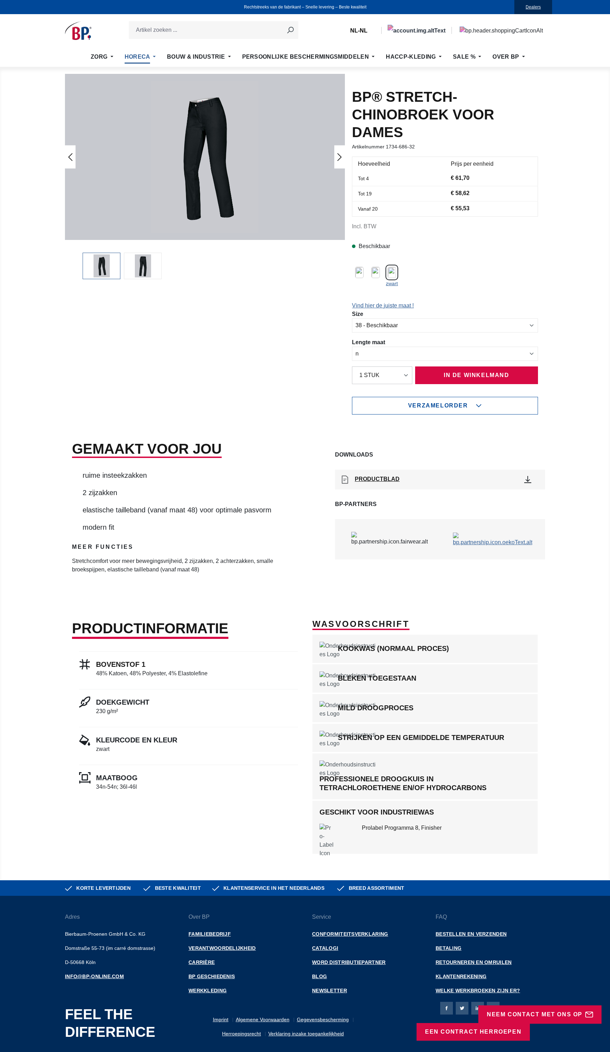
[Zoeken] (290, 30)
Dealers (533, 7)
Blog (319, 976)
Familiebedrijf (210, 934)
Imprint (220, 1019)
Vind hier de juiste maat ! (383, 305)
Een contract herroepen (473, 1032)
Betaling (448, 948)
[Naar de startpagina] (78, 30)
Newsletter (329, 990)
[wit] (359, 272)
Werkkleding (208, 990)
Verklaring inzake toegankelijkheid (306, 1033)
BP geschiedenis (212, 976)
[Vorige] (70, 156)
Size (357, 314)
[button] (205, 157)
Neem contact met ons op (534, 1014)
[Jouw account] (416, 30)
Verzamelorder (438, 405)
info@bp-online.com (94, 976)
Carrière (202, 962)
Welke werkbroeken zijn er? (478, 990)
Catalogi (325, 948)
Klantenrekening (461, 976)
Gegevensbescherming (323, 1019)
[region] (205, 176)
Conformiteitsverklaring (350, 934)
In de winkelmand (476, 375)
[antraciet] (375, 272)
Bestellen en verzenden (471, 934)
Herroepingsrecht (241, 1033)
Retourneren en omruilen (474, 962)
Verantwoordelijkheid (222, 948)
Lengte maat (368, 342)
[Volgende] (339, 156)
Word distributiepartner (348, 962)
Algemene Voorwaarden (262, 1019)
